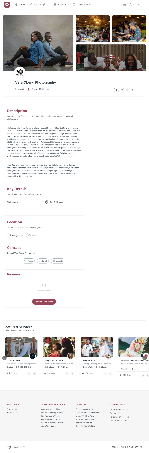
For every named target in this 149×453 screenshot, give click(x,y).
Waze (34, 235)
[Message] (121, 90)
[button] (124, 4)
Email (44, 261)
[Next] (144, 358)
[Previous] (4, 358)
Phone (30, 261)
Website (59, 261)
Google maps (17, 235)
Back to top (19, 447)
